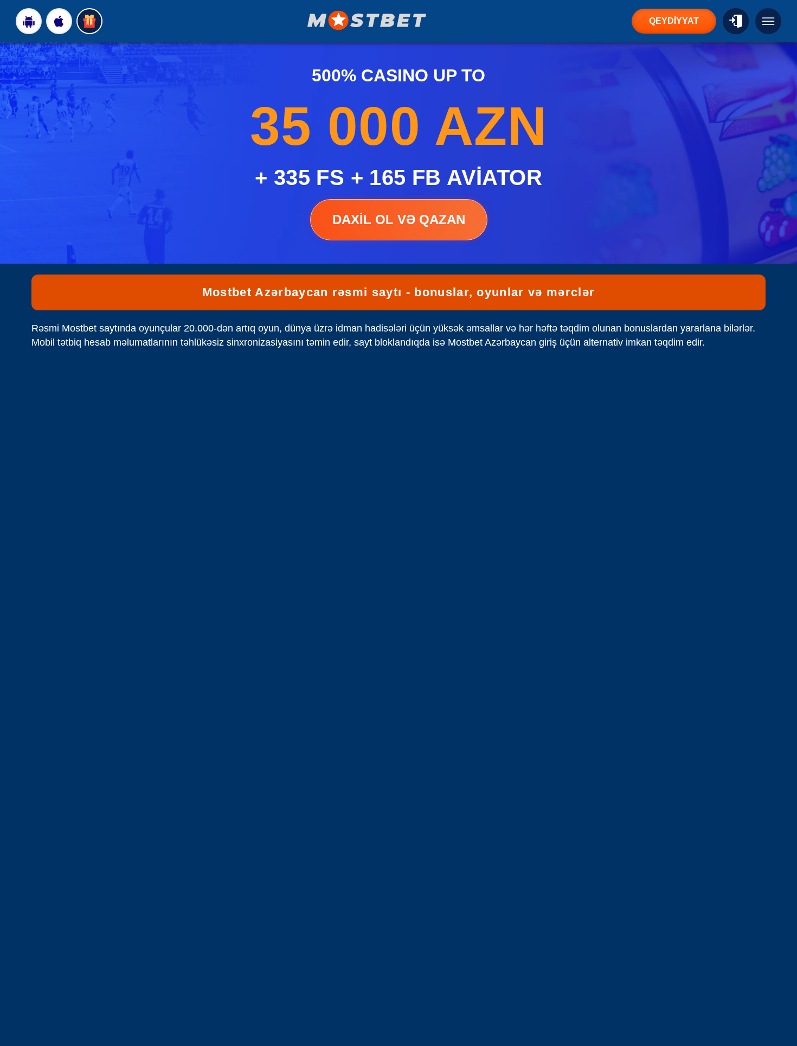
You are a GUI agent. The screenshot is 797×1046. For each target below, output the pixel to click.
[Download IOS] (59, 21)
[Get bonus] (89, 21)
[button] (778, 1005)
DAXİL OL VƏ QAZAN (398, 219)
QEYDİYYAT (674, 20)
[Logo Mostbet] (367, 20)
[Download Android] (29, 21)
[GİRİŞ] (736, 21)
